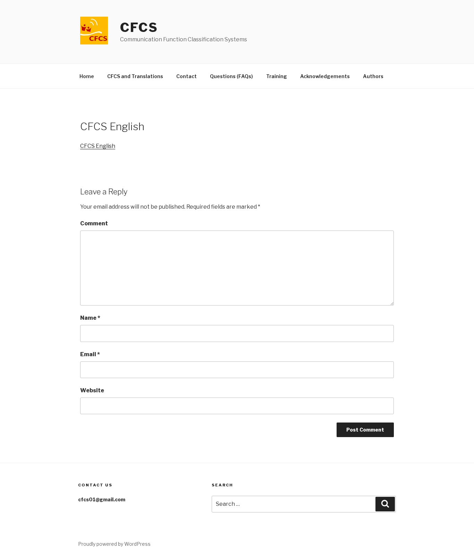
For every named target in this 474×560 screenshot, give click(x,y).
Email (90, 354)
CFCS (139, 27)
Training (276, 76)
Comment (94, 223)
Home (86, 76)
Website (92, 390)
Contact (186, 76)
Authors (373, 76)
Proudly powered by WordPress (114, 544)
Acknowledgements (325, 76)
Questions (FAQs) (231, 76)
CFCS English (97, 146)
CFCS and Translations (135, 76)
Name (90, 318)
